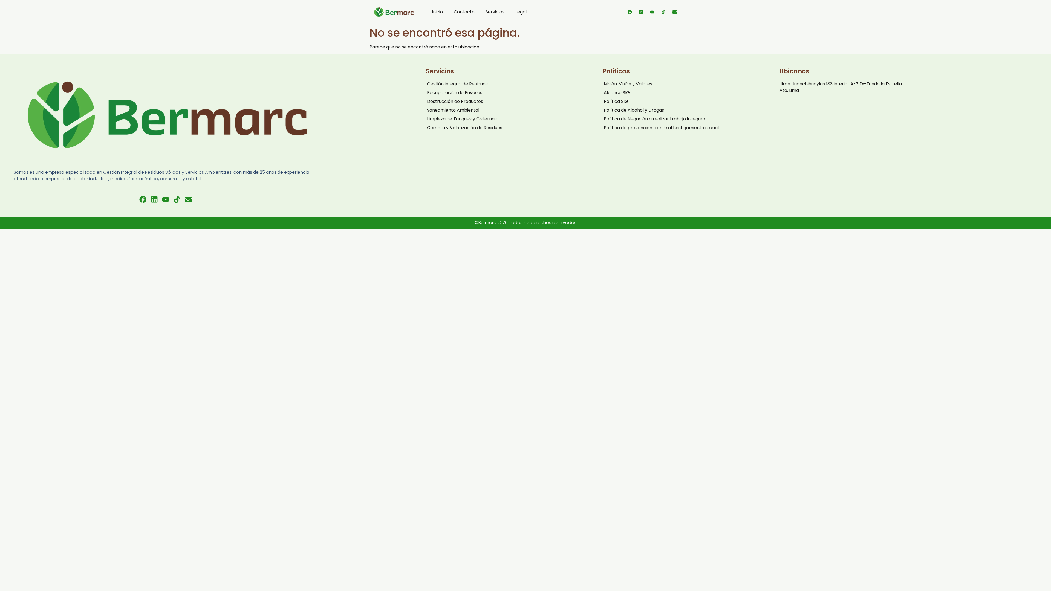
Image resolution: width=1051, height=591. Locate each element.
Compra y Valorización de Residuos (464, 127)
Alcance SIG (617, 92)
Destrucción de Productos (455, 101)
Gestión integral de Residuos (457, 84)
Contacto (464, 12)
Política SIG (616, 101)
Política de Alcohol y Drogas (634, 110)
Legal (521, 12)
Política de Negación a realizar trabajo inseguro (654, 119)
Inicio (437, 12)
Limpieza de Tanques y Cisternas (462, 119)
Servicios (495, 12)
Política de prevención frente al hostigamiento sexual (661, 127)
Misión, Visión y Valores (628, 84)
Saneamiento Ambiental (453, 110)
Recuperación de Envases (454, 92)
